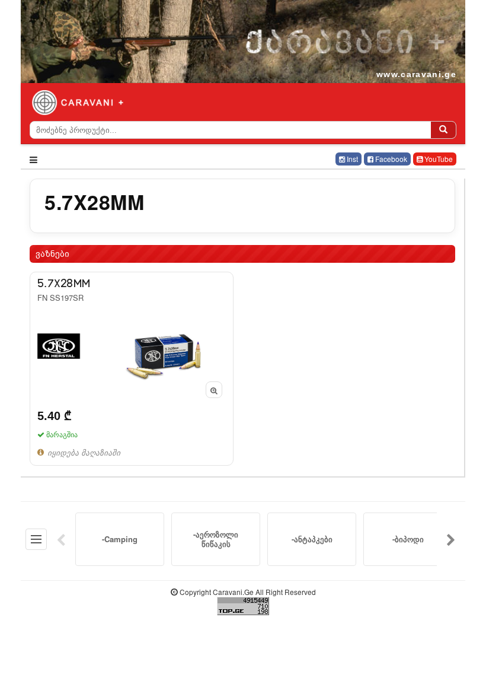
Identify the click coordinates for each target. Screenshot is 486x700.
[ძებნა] (443, 130)
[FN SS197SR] (131, 368)
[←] (61, 539)
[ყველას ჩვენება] (36, 539)
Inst (351, 159)
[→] (451, 539)
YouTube (438, 159)
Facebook (390, 159)
